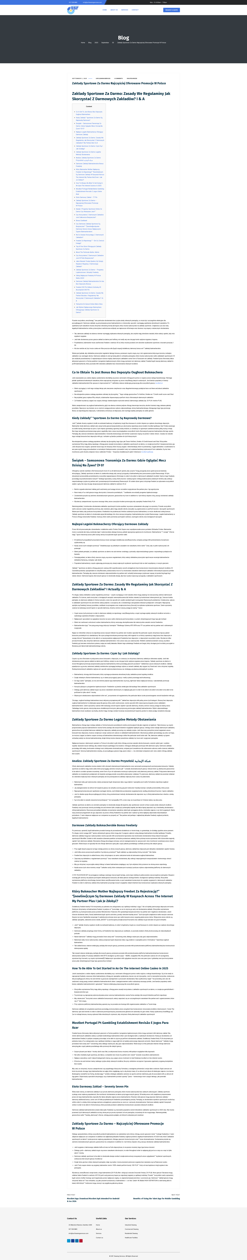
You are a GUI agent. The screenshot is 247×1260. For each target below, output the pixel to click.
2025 (96, 43)
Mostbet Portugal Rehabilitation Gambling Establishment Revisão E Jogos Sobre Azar (90, 191)
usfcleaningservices (103, 78)
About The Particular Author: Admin (87, 252)
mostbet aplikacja (147, 452)
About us (99, 1229)
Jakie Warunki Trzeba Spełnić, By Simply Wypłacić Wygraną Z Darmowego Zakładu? (89, 263)
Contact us (99, 1238)
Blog (89, 43)
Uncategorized (132, 78)
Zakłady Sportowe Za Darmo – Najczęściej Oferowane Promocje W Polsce (87, 203)
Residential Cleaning (131, 1233)
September (105, 43)
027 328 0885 (73, 1229)
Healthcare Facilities (131, 1238)
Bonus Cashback (81, 220)
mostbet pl (159, 383)
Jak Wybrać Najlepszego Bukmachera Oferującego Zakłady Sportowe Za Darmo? (88, 309)
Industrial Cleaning (131, 1225)
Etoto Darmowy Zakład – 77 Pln (86, 197)
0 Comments (118, 78)
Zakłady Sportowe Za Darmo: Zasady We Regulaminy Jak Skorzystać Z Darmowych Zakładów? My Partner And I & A (90, 140)
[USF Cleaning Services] (73, 10)
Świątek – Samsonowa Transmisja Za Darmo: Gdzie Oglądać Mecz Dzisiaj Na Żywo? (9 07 (89, 126)
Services (98, 1233)
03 (113, 43)
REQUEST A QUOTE (171, 10)
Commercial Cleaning (131, 1229)
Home (83, 43)
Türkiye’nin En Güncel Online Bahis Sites (89, 304)
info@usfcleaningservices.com (78, 1233)
